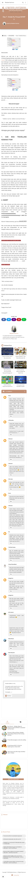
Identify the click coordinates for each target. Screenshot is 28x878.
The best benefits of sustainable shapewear (12, 835)
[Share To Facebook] (3, 319)
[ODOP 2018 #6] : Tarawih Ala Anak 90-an (7, 385)
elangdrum (10, 578)
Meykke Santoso (14, 333)
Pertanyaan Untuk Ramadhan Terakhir (21, 385)
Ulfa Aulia (10, 479)
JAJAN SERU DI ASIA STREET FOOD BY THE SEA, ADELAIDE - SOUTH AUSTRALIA (13, 862)
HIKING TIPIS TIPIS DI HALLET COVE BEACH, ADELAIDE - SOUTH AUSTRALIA (12, 847)
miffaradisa (11, 420)
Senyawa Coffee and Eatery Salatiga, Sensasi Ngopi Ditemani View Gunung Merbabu (15, 734)
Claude (3, 60)
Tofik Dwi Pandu (11, 547)
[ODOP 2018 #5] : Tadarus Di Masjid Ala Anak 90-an (20, 371)
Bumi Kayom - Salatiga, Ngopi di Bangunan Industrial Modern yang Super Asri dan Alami (16, 728)
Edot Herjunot (11, 652)
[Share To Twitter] (8, 319)
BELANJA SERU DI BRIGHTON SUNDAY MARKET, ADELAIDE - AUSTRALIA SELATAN (13, 852)
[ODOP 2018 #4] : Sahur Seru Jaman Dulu (7, 357)
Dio (9, 531)
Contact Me (15, 875)
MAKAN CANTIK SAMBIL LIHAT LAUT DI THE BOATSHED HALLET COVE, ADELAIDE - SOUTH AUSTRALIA (13, 857)
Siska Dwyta (11, 638)
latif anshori (11, 612)
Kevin (9, 493)
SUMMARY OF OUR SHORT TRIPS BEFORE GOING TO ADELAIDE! (13, 843)
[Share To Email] (13, 319)
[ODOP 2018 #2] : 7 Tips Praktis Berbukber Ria (20, 357)
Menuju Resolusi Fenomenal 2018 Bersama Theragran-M (7, 371)
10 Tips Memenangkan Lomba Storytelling (16, 740)
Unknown (10, 438)
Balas (11, 416)
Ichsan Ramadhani (12, 564)
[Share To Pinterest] (19, 319)
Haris (9, 395)
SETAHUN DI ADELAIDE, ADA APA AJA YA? (12, 839)
